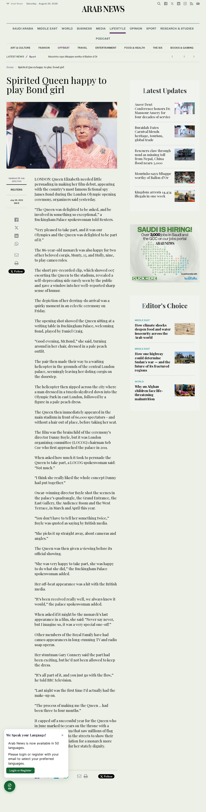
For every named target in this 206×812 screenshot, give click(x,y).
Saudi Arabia (22, 28)
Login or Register (20, 770)
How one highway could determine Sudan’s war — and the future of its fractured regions (152, 361)
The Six (157, 47)
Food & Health (134, 47)
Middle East (47, 28)
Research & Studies (177, 28)
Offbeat (63, 47)
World (67, 28)
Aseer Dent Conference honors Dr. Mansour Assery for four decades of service (153, 110)
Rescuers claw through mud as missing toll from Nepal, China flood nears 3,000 (153, 156)
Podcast (103, 38)
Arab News (17, 3)
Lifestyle (118, 28)
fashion (44, 47)
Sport (151, 28)
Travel (82, 47)
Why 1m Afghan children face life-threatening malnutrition (149, 392)
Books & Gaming (182, 47)
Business (84, 28)
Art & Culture (20, 47)
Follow (18, 271)
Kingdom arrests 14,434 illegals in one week (153, 194)
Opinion (136, 28)
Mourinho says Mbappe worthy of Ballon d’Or (72, 56)
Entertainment (105, 47)
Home (10, 67)
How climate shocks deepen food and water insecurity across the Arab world (153, 331)
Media (101, 28)
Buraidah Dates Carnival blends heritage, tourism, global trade (149, 133)
